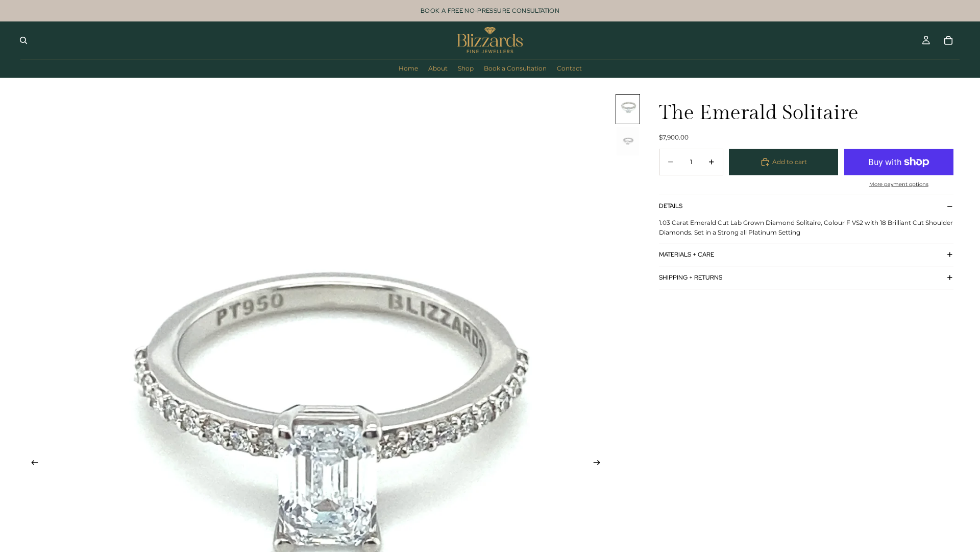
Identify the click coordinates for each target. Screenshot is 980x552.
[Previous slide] (31, 463)
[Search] (23, 40)
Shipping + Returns (690, 277)
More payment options (898, 184)
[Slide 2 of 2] (628, 141)
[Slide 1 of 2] (628, 109)
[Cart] (948, 40)
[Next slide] (600, 463)
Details (670, 206)
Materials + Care (686, 254)
